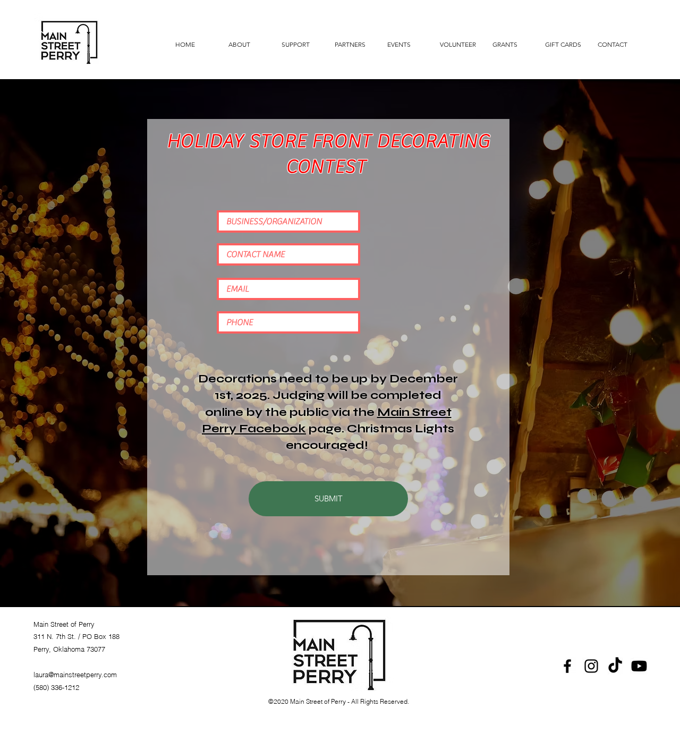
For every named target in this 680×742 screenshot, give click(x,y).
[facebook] (567, 666)
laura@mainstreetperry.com (75, 674)
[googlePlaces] (591, 666)
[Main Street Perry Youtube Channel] (639, 666)
